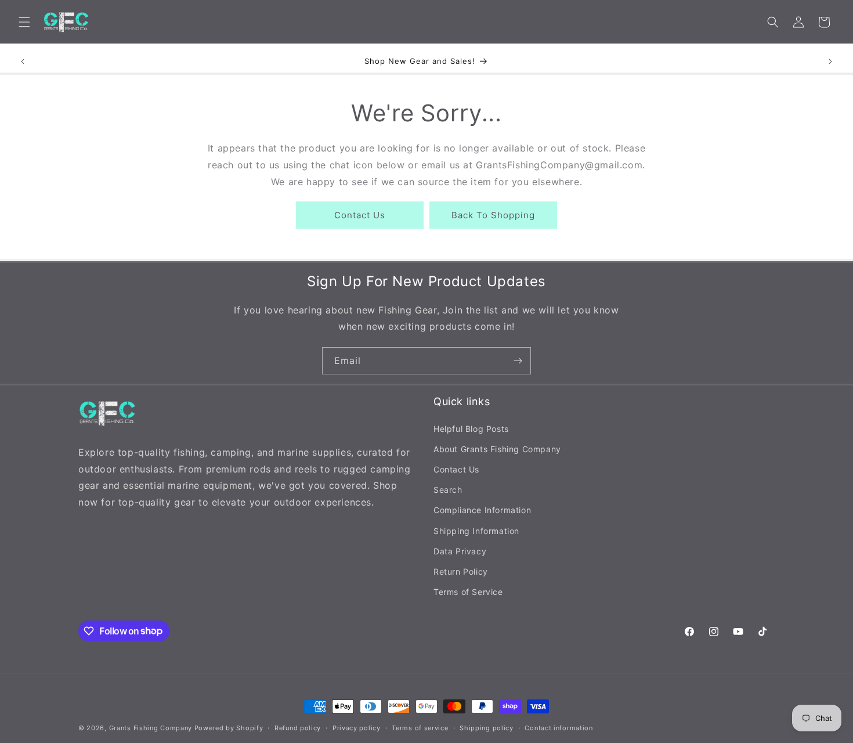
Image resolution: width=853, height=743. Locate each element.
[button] (24, 22)
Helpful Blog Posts (471, 428)
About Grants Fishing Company (497, 448)
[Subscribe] (517, 360)
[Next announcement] (830, 62)
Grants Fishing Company (150, 728)
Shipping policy (487, 727)
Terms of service (420, 727)
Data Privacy (459, 551)
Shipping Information (476, 530)
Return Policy (460, 571)
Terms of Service (468, 591)
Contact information (558, 727)
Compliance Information (482, 510)
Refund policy (297, 727)
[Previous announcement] (22, 62)
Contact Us (359, 215)
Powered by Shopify (228, 728)
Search (447, 489)
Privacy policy (356, 727)
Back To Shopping (493, 215)
